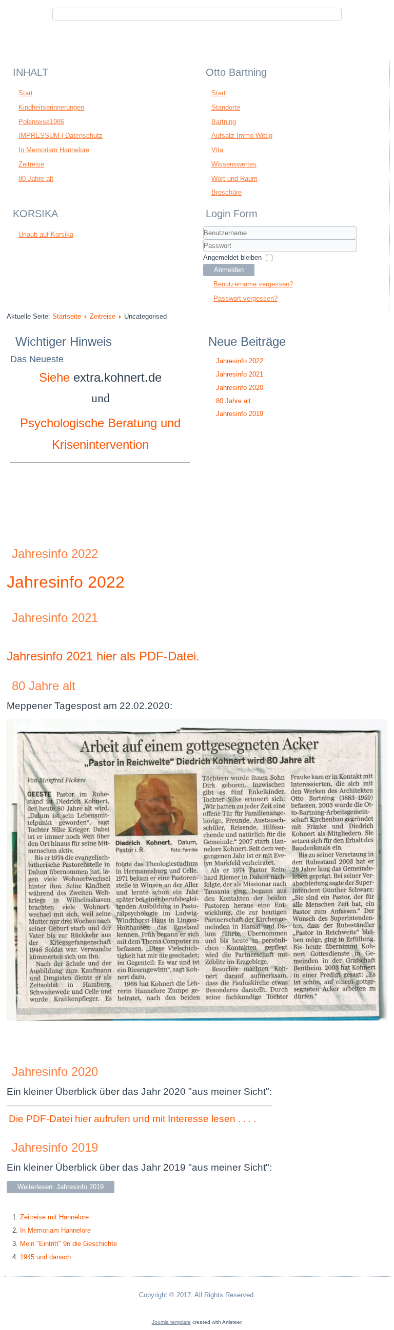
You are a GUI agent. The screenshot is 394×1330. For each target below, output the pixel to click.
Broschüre (226, 192)
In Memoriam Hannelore (53, 150)
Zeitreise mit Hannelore (54, 1217)
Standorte (225, 107)
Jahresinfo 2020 (55, 1071)
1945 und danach (45, 1257)
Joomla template (171, 1322)
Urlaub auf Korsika (45, 234)
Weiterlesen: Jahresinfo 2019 (60, 1187)
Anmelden (229, 270)
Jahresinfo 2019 (55, 1147)
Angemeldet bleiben (232, 257)
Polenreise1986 (41, 122)
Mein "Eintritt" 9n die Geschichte (68, 1244)
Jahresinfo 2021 (55, 618)
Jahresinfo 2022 (55, 553)
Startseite (66, 316)
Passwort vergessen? (245, 298)
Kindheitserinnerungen (51, 107)
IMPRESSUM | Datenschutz (60, 135)
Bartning (223, 122)
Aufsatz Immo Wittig (241, 135)
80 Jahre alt (35, 178)
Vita (217, 150)
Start (25, 93)
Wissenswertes (234, 164)
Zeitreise (31, 164)
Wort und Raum (234, 178)
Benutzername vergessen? (253, 284)
